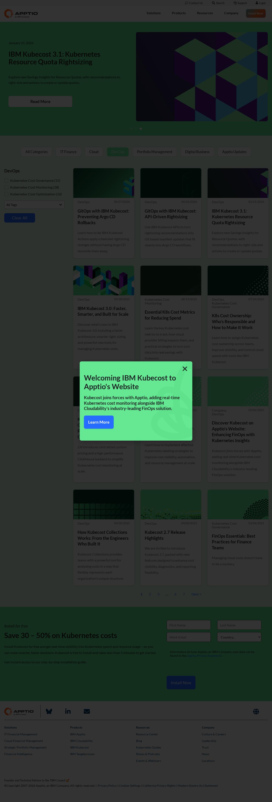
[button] (185, 369)
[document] (136, 401)
